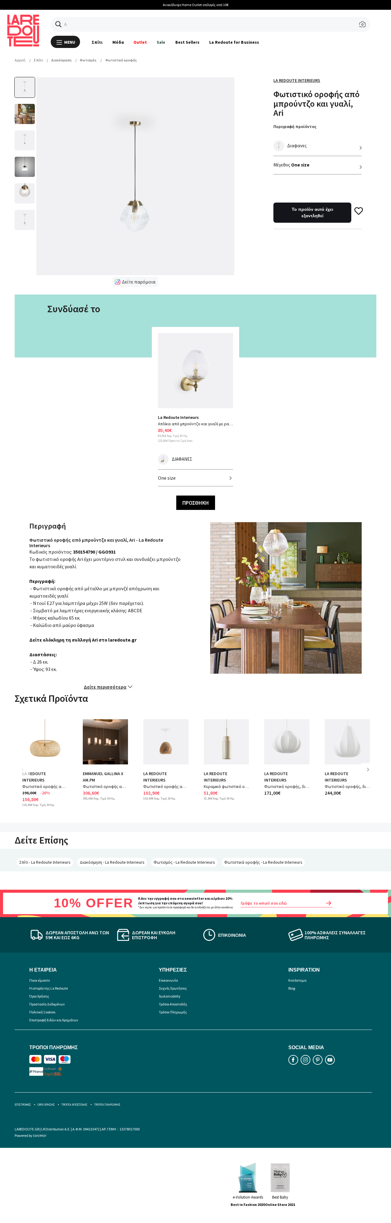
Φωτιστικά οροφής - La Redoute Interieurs (263, 862)
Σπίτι (97, 42)
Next (370, 774)
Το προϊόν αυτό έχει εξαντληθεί (312, 212)
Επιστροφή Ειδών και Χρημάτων (53, 1020)
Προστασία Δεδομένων (47, 1004)
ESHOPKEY (39, 1136)
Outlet (140, 42)
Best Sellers (187, 42)
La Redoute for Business (234, 42)
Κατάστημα (297, 980)
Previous (27, 774)
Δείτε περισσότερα (105, 687)
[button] (58, 24)
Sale (161, 42)
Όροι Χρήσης (39, 996)
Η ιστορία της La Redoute (48, 988)
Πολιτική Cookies (42, 1012)
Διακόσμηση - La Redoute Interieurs (112, 862)
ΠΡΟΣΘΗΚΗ (195, 502)
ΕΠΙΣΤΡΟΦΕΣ (23, 1105)
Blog (291, 988)
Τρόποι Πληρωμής (173, 1012)
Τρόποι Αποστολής (173, 1004)
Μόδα (118, 42)
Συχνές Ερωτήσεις (173, 988)
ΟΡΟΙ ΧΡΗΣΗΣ (46, 1105)
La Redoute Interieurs (296, 80)
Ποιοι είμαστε (39, 980)
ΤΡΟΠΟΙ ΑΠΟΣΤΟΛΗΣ (74, 1105)
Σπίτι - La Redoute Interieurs (45, 862)
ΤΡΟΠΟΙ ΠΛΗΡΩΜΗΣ (107, 1105)
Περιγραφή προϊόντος (294, 126)
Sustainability (170, 996)
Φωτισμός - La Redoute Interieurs (184, 862)
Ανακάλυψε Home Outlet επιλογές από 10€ (195, 4)
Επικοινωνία (168, 980)
